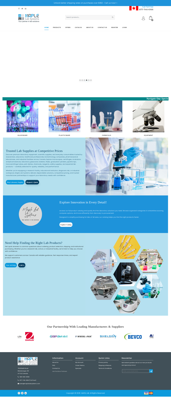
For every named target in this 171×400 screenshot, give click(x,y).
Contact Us (102, 27)
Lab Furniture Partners (59, 371)
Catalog (78, 27)
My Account (79, 362)
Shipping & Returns (105, 365)
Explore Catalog (65, 224)
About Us (89, 27)
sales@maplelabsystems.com (29, 384)
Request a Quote (32, 182)
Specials (78, 368)
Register (114, 27)
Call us (21, 265)
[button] (80, 80)
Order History (79, 365)
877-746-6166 (146, 9)
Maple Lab (85, 393)
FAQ (53, 365)
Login (124, 27)
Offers (67, 27)
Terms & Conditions (105, 368)
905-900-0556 (24, 377)
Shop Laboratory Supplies (15, 182)
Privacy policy (103, 362)
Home (46, 27)
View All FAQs (11, 265)
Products (57, 27)
